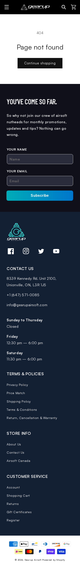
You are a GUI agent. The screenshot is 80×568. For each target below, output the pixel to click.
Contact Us (15, 452)
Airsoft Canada (18, 461)
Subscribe (40, 195)
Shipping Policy (19, 401)
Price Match (16, 393)
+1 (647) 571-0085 (23, 295)
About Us (14, 444)
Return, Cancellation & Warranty (32, 418)
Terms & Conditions (22, 409)
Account (13, 487)
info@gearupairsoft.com (27, 305)
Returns (13, 504)
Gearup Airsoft (33, 559)
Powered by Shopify (53, 559)
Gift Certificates (19, 512)
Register (13, 520)
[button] (7, 7)
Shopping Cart (18, 495)
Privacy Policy (17, 385)
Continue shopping (40, 63)
